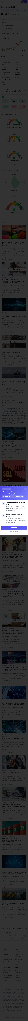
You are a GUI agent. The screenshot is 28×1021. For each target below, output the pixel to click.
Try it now (14, 527)
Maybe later (14, 532)
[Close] (25, 489)
